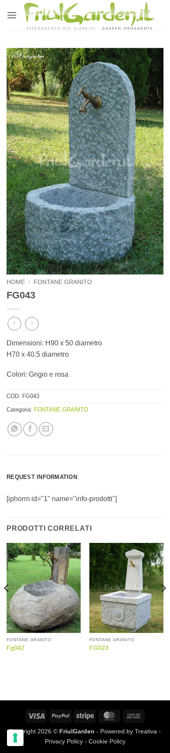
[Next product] (14, 323)
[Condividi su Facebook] (30, 429)
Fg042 (15, 648)
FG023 (99, 648)
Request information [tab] (42, 477)
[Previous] (7, 605)
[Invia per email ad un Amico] (46, 429)
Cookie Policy (107, 741)
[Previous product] (31, 323)
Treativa (146, 731)
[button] (12, 15)
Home (16, 282)
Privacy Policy (64, 741)
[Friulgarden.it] (89, 15)
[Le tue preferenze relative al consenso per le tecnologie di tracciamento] (15, 738)
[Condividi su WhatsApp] (14, 429)
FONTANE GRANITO (63, 282)
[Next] (163, 605)
